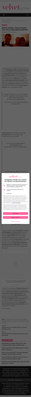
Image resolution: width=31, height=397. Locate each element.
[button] (15, 193)
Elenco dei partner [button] (17, 202)
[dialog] (15, 198)
